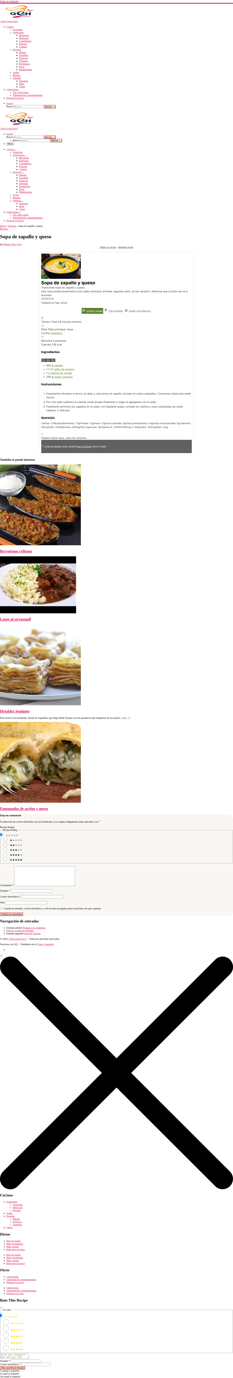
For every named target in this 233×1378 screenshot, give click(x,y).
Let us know (84, 446)
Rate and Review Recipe (12, 1368)
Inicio (3, 226)
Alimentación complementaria (21, 1279)
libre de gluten (13, 1241)
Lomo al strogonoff (15, 619)
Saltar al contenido (9, 1)
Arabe (9, 1213)
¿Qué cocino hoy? (17, 939)
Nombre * (5, 1361)
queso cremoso (63, 376)
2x (48, 360)
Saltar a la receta (108, 247)
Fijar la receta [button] (115, 311)
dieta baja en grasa (15, 1249)
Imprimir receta (125, 247)
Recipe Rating (7, 827)
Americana (11, 1202)
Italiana (16, 1219)
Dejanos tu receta (15, 1282)
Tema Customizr (45, 944)
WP (16, 944)
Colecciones (12, 1276)
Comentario (7, 885)
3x (53, 360)
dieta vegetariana (14, 1243)
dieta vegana (12, 1246)
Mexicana (18, 1207)
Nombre (5, 890)
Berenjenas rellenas (16, 551)
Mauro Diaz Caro (13, 244)
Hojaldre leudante (15, 711)
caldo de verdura (64, 369)
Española (17, 1224)
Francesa (17, 1221)
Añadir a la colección (139, 311)
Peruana (17, 1210)
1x (43, 360)
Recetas (12, 226)
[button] (42, 298)
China (9, 1227)
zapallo (58, 365)
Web (2, 902)
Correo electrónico (10, 896)
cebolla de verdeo (61, 373)
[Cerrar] (1, 1307)
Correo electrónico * (10, 1364)
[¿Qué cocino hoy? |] (20, 18)
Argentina (56, 333)
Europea (10, 1216)
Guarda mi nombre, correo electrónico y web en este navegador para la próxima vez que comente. (52, 908)
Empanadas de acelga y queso (24, 808)
